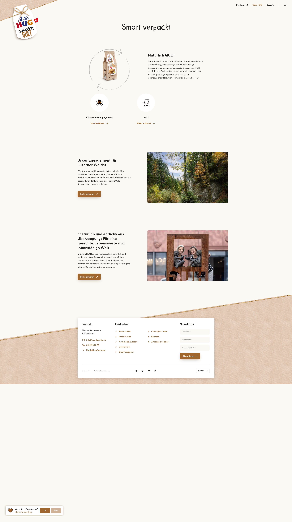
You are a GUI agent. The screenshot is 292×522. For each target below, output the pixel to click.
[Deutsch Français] (203, 371)
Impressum (86, 371)
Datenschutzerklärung (102, 371)
